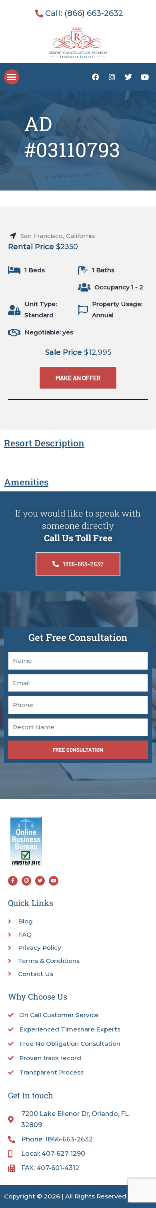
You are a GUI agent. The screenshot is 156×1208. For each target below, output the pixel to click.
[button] (11, 76)
